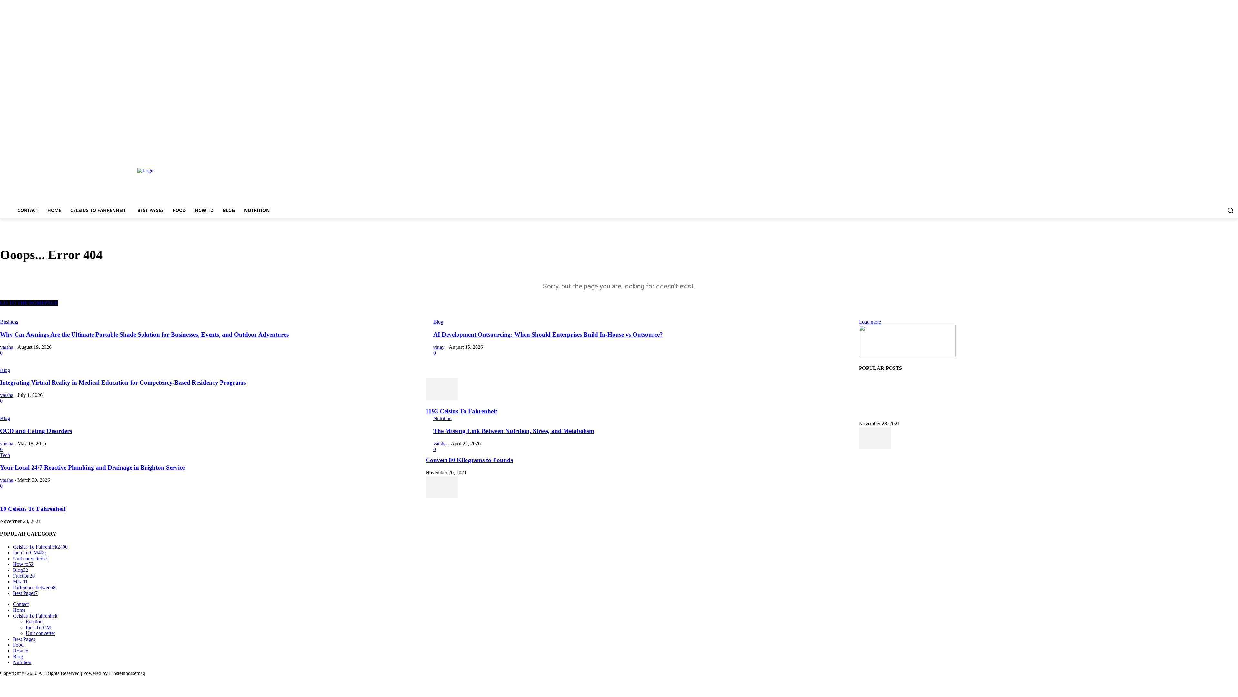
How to (20, 650)
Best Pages (24, 639)
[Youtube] (1234, 154)
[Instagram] (1207, 154)
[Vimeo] (1225, 154)
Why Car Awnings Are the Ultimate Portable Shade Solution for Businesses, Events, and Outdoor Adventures (144, 334)
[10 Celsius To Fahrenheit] (442, 496)
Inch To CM (38, 627)
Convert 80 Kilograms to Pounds (469, 460)
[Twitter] (1216, 154)
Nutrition (442, 418)
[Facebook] (1198, 154)
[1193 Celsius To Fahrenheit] (442, 398)
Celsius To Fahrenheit (35, 616)
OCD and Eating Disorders (36, 431)
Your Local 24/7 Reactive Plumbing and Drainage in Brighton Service (92, 467)
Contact (21, 604)
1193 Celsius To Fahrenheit (461, 411)
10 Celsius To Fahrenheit (32, 508)
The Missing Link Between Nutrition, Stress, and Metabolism (513, 431)
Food (18, 645)
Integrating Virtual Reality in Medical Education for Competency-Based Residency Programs (123, 382)
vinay (439, 347)
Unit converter (40, 633)
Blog (5, 370)
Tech (5, 455)
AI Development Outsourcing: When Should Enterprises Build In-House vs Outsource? (548, 334)
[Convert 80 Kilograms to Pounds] (875, 447)
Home (19, 610)
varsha (6, 347)
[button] (1230, 210)
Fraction (34, 621)
